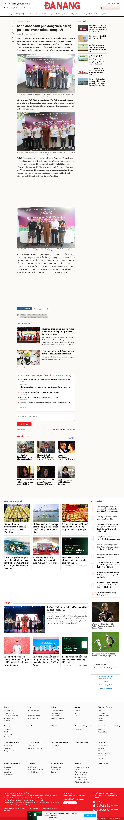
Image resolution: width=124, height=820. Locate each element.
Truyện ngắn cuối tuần (81, 772)
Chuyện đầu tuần (56, 767)
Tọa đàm (101, 758)
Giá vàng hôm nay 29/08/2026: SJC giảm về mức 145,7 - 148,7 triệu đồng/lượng (15, 528)
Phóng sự (101, 748)
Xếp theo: (56, 429)
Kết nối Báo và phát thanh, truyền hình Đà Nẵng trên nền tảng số (105, 795)
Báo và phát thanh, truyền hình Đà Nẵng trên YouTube (107, 809)
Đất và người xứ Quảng (82, 767)
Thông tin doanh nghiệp (59, 742)
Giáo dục (38, 14)
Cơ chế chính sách (33, 772)
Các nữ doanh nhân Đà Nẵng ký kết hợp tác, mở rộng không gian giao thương (97, 71)
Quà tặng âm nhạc (80, 777)
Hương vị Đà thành (104, 753)
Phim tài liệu (102, 751)
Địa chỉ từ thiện (8, 734)
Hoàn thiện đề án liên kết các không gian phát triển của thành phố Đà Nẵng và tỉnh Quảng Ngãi (98, 28)
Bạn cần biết (55, 746)
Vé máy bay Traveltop (100, 664)
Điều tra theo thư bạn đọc (35, 748)
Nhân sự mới (8, 720)
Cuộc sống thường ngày (11, 737)
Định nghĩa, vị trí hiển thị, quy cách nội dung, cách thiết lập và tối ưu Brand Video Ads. (58, 358)
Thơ (99, 710)
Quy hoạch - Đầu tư (57, 710)
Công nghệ (78, 729)
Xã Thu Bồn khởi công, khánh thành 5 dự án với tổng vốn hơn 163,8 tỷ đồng (45, 560)
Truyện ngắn (102, 713)
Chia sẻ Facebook (25, 308)
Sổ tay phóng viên (56, 772)
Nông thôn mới (8, 774)
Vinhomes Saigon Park (100, 668)
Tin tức (77, 769)
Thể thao (67, 14)
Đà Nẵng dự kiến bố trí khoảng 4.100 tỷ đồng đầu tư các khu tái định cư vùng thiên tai (108, 565)
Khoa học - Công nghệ (83, 14)
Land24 (106, 681)
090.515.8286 (116, 8)
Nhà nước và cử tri (9, 718)
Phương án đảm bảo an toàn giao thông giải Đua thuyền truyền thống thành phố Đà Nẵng (46, 528)
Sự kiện (77, 715)
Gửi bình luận (24, 424)
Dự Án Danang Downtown (105, 676)
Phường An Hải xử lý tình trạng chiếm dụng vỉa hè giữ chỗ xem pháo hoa (45, 387)
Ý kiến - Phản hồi (32, 746)
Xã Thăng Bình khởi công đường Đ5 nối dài (106, 594)
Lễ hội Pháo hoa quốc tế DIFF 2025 (37, 314)
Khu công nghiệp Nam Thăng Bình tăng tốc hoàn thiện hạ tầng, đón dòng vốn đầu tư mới (108, 509)
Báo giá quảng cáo (70, 803)
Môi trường (7, 729)
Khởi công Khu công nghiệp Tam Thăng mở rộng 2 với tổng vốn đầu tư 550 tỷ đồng (108, 547)
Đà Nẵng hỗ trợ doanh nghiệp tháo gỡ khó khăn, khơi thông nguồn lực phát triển (97, 48)
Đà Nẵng (23, 314)
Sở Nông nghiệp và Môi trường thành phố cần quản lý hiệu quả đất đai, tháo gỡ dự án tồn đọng (16, 660)
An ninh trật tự (8, 746)
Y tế (56, 14)
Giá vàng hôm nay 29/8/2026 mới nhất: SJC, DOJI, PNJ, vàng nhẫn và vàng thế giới (75, 527)
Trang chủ (20, 21)
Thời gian (62, 429)
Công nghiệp (55, 715)
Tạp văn (100, 718)
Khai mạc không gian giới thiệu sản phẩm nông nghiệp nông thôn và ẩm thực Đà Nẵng (58, 331)
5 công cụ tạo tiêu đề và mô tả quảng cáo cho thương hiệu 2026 (74, 659)
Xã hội (22, 14)
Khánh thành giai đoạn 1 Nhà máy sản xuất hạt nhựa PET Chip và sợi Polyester (107, 585)
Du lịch (32, 14)
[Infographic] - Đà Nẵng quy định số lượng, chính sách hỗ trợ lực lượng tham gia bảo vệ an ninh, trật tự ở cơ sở (97, 60)
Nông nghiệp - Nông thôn (13, 763)
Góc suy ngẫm (55, 769)
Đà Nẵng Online (101, 802)
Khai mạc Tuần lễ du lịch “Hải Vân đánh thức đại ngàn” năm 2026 (66, 608)
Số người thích (70, 429)
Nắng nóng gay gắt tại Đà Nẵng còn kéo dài (97, 37)
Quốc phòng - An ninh (11, 742)
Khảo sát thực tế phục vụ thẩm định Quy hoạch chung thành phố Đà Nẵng (108, 575)
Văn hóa (100, 720)
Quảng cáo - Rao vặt (82, 742)
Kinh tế (27, 14)
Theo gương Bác (9, 713)
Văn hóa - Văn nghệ (48, 14)
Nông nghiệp (7, 767)
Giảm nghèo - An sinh (34, 715)
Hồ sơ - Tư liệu (102, 729)
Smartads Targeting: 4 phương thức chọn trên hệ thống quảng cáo (74, 560)
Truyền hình (102, 742)
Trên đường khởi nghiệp (82, 782)
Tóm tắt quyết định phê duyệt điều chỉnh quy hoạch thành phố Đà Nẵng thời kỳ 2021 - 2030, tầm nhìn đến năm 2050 (17, 562)
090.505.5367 (107, 8)
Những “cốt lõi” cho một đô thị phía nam (108, 556)
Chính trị (17, 14)
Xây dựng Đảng (8, 710)
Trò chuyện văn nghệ (81, 779)
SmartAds (52, 817)
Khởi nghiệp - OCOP (57, 713)
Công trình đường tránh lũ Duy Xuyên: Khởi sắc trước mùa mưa (108, 538)
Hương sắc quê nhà (81, 774)
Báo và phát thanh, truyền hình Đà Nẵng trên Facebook (107, 805)
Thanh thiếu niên (33, 718)
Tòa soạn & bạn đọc (35, 742)
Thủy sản (6, 769)
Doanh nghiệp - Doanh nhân (36, 769)
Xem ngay (89, 815)
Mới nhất (23, 8)
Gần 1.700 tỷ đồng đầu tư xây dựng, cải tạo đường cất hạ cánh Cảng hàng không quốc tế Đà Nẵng (97, 82)
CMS (104, 818)
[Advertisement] (46, 192)
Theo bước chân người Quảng (100, 14)
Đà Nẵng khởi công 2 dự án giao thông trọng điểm (107, 518)
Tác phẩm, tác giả (103, 715)
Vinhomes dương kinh (106, 688)
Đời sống (60, 14)
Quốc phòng (7, 748)
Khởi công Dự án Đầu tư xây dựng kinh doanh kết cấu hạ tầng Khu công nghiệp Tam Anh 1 (46, 660)
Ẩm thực (77, 710)
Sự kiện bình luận (57, 763)
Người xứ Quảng (103, 732)
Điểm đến (77, 713)
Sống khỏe (7, 732)
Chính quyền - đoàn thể (11, 715)
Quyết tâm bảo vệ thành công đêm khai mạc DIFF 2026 (39, 397)
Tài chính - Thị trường (57, 718)
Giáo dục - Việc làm (33, 710)
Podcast (78, 763)
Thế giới (73, 14)
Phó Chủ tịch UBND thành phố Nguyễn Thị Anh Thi (34, 317)
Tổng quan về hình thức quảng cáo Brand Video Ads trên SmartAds (58, 352)
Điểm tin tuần (102, 756)
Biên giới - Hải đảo (9, 751)
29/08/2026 (10, 8)
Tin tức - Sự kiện (103, 746)
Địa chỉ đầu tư (32, 767)
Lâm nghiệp (7, 772)
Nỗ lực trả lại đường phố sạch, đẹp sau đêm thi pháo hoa (39, 392)
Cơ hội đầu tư (32, 763)
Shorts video (103, 763)
